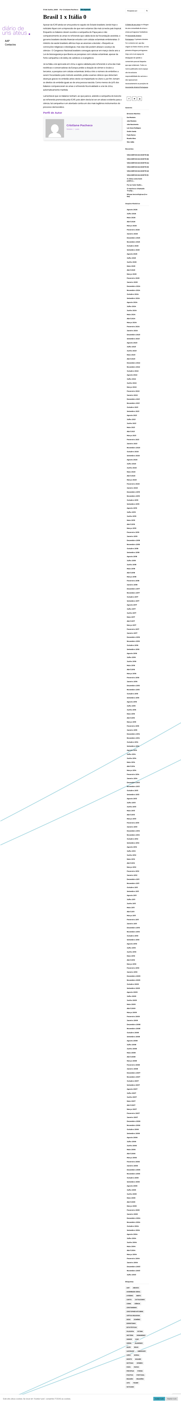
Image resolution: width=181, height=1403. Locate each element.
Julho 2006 (131, 1141)
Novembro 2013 (133, 786)
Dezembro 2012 (133, 831)
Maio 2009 (131, 1004)
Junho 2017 (131, 613)
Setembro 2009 (133, 988)
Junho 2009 (132, 1000)
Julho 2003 (131, 1275)
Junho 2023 (132, 351)
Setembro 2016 (133, 649)
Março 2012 (131, 867)
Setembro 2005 (133, 1182)
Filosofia (130, 1331)
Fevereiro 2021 (133, 439)
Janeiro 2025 (132, 282)
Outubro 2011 (132, 887)
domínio (137, 1319)
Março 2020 (132, 480)
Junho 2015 (131, 710)
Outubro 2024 (133, 294)
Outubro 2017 (132, 597)
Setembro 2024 (133, 298)
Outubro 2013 (132, 790)
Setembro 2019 (133, 504)
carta (129, 1299)
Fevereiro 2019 (133, 532)
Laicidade (130, 1351)
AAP (7, 40)
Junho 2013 (131, 807)
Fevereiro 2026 (133, 230)
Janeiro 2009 (132, 1020)
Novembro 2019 (133, 496)
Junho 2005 (132, 1194)
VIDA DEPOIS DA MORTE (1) (137, 175)
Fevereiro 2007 (133, 1113)
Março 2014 (131, 770)
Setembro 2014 (133, 746)
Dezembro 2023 (133, 335)
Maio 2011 (131, 907)
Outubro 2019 (132, 500)
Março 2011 (131, 915)
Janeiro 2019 (132, 536)
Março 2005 (132, 1206)
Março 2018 (131, 577)
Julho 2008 (131, 1045)
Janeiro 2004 (132, 1262)
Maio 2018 (131, 569)
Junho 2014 (131, 758)
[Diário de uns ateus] (16, 19)
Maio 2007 (131, 1101)
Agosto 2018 (132, 556)
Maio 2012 (131, 859)
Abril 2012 (131, 863)
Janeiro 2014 (132, 778)
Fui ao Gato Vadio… (134, 185)
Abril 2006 (131, 1154)
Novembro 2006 (133, 1125)
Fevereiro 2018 (133, 581)
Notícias (130, 1363)
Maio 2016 (131, 665)
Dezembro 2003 (133, 1267)
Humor (129, 1339)
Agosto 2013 (132, 799)
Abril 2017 (131, 621)
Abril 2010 (131, 960)
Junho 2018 (131, 565)
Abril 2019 (131, 524)
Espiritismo (131, 1323)
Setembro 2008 (133, 1037)
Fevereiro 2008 (133, 1065)
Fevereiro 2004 (133, 1258)
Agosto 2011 (132, 895)
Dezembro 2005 (133, 1170)
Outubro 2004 (133, 1226)
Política (130, 1375)
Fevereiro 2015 (133, 726)
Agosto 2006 (132, 1137)
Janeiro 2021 (132, 444)
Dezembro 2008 (133, 1024)
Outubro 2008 (133, 1033)
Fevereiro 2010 (133, 968)
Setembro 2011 (133, 891)
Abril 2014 (131, 766)
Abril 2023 (131, 359)
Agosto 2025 (132, 254)
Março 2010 (131, 964)
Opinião (140, 1363)
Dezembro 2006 (133, 1121)
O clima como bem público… (134, 180)
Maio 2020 (131, 472)
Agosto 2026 (132, 210)
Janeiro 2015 (132, 730)
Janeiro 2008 (132, 1069)
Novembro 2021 (133, 403)
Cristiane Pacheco (79, 125)
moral (136, 1355)
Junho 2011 (131, 903)
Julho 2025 (131, 258)
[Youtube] (140, 99)
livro (129, 1355)
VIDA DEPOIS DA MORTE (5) (138, 159)
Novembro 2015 (133, 690)
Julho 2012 (131, 851)
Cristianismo (132, 1307)
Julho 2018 (131, 560)
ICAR (137, 1339)
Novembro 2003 (133, 1271)
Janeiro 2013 (132, 827)
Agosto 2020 (132, 460)
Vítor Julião (130, 142)
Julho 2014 (131, 754)
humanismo (141, 1335)
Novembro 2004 (133, 1222)
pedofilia (130, 1371)
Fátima (140, 1331)
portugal (140, 1375)
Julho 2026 (131, 214)
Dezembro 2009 (133, 976)
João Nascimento (133, 124)
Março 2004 (132, 1254)
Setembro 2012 (133, 843)
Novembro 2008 (133, 1028)
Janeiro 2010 (132, 972)
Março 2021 (131, 435)
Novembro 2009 (133, 980)
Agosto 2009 (132, 992)
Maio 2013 (131, 811)
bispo (138, 1296)
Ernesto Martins (133, 114)
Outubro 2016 (132, 645)
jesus (136, 1347)
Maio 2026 (131, 218)
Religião (130, 1379)
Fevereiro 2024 (133, 326)
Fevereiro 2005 (133, 1210)
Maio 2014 (131, 762)
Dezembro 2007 (133, 1073)
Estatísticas (132, 1327)
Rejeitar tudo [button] (171, 1399)
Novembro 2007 (133, 1077)
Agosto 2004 (132, 1234)
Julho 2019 (131, 512)
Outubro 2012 (132, 839)
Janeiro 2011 (132, 924)
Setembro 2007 (133, 1085)
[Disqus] (82, 175)
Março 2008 (132, 1061)
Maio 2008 (131, 1053)
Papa (129, 1367)
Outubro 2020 (133, 452)
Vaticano (130, 1387)
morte (129, 1359)
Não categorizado (85, 9)
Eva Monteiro (131, 117)
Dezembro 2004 (133, 1218)
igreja (129, 1343)
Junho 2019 (131, 516)
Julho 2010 (131, 948)
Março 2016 (131, 673)
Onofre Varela (131, 131)
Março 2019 (131, 528)
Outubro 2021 (132, 407)
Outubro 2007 (133, 1081)
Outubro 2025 (132, 246)
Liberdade (142, 1351)
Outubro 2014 (132, 742)
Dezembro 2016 (133, 637)
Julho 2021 (131, 419)
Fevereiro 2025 (133, 278)
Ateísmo (130, 1296)
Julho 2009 (131, 996)
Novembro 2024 (133, 290)
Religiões (140, 1379)
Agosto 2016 (132, 653)
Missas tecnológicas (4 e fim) (137, 195)
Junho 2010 (131, 952)
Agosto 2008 (132, 1041)
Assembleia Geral (133, 1292)
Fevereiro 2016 (133, 678)
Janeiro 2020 (132, 488)
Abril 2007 (131, 1105)
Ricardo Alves (131, 138)
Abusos (136, 1288)
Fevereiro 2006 (133, 1162)
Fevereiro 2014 (133, 774)
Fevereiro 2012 (133, 871)
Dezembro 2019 (133, 492)
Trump (135, 1383)
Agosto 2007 (132, 1089)
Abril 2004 (131, 1250)
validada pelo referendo (94, 64)
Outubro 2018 (132, 548)
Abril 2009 (131, 1008)
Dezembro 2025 (133, 238)
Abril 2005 (131, 1202)
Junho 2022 (132, 383)
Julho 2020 (131, 464)
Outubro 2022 (133, 371)
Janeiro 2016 (132, 681)
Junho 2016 (131, 661)
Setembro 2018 (133, 552)
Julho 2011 (131, 899)
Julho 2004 (131, 1238)
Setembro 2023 (133, 339)
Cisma (129, 1303)
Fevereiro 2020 (133, 484)
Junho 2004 (132, 1242)
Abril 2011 (130, 912)
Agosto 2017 (132, 605)
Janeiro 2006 (132, 1166)
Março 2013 (131, 819)
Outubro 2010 (132, 936)
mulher (138, 1359)
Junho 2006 (132, 1146)
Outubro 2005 (133, 1178)
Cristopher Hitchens (135, 1311)
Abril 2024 (131, 318)
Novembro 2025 (133, 242)
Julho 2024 (131, 306)
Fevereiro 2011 (133, 920)
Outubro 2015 (132, 694)
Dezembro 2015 (133, 686)
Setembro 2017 (133, 601)
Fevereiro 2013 (133, 823)
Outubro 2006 (133, 1129)
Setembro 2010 (133, 940)
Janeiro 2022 (132, 395)
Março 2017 (131, 625)
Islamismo (139, 1343)
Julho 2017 (131, 609)
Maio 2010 (131, 956)
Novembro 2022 (133, 367)
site (128, 1383)
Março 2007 (132, 1109)
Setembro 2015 (133, 698)
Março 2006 (132, 1158)
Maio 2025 (131, 266)
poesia (140, 1371)
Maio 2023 (131, 355)
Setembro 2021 (133, 411)
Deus (128, 1319)
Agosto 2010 (132, 944)
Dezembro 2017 (133, 589)
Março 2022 (132, 387)
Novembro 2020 (133, 448)
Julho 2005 (131, 1190)
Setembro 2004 (133, 1230)
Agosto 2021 (132, 415)
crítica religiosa (133, 1315)
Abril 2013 (131, 815)
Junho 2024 (132, 310)
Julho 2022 (131, 379)
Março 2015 (131, 722)
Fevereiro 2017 (133, 629)
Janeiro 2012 (132, 875)
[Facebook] (129, 99)
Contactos (10, 44)
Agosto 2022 (132, 375)
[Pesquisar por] (147, 11)
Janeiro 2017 (132, 633)
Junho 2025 (131, 262)
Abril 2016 (131, 669)
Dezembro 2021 (133, 399)
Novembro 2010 (133, 932)
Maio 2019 (131, 520)
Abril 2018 (131, 573)
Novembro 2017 (133, 593)
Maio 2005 (131, 1198)
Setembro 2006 (133, 1133)
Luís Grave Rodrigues (134, 128)
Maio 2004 (131, 1246)
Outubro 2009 (133, 984)
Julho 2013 (131, 803)
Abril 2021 (131, 431)
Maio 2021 (131, 427)
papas (136, 1367)
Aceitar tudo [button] (159, 1399)
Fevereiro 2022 (133, 391)
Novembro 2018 (133, 544)
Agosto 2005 (132, 1186)
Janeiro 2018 (132, 585)
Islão (129, 1347)
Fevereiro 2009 (133, 1016)
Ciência (137, 1303)
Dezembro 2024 (133, 286)
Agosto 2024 (132, 302)
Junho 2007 (132, 1097)
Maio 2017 (131, 617)
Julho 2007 (131, 1093)
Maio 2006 (131, 1149)
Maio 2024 (131, 314)
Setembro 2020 (133, 456)
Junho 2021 (131, 423)
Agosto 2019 (132, 508)
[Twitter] (134, 99)
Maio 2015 (131, 714)
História (130, 1335)
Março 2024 (132, 322)
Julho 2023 (131, 347)
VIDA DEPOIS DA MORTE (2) (138, 171)
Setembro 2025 (133, 250)
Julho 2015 (131, 706)
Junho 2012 (131, 855)
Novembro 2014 (133, 738)
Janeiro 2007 (132, 1117)
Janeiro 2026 (132, 234)
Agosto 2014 (132, 750)
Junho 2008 (132, 1049)
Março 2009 (132, 1012)
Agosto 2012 (132, 847)
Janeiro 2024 (132, 331)
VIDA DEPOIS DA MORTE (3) (138, 167)
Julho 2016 (131, 657)
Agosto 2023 (132, 343)
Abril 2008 (131, 1057)
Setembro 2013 (133, 794)
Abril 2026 (131, 222)
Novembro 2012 (133, 835)
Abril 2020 (131, 476)
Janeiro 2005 (132, 1214)
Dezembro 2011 (133, 879)
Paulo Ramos (131, 135)
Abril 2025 (131, 270)
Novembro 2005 (133, 1174)
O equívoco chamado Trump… (136, 190)
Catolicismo (140, 1299)
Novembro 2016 (133, 641)
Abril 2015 (131, 718)
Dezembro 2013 (133, 782)
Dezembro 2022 (133, 363)
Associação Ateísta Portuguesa (136, 87)
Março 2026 (132, 226)
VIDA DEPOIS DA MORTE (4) (138, 163)
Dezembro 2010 (133, 928)
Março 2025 (131, 274)
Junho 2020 (132, 468)
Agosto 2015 (132, 702)
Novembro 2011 (133, 883)
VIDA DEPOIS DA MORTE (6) (138, 155)
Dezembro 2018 (133, 540)
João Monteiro (131, 121)
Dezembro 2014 (133, 734)
